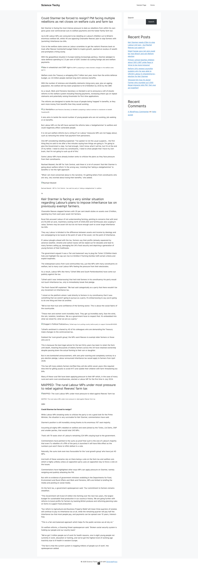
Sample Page (141, 5)
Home (152, 5)
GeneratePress (111, 562)
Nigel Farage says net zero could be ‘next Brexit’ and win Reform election (141, 53)
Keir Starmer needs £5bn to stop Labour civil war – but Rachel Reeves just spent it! (141, 45)
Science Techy (50, 5)
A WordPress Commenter (138, 112)
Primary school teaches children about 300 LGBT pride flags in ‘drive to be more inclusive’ (141, 62)
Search (131, 18)
